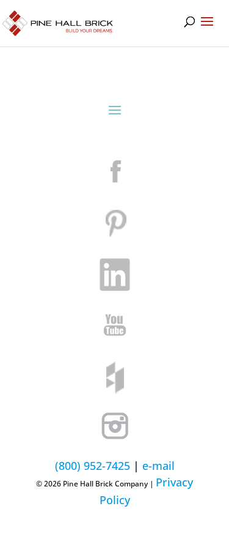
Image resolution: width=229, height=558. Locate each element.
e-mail (158, 465)
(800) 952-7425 (92, 465)
